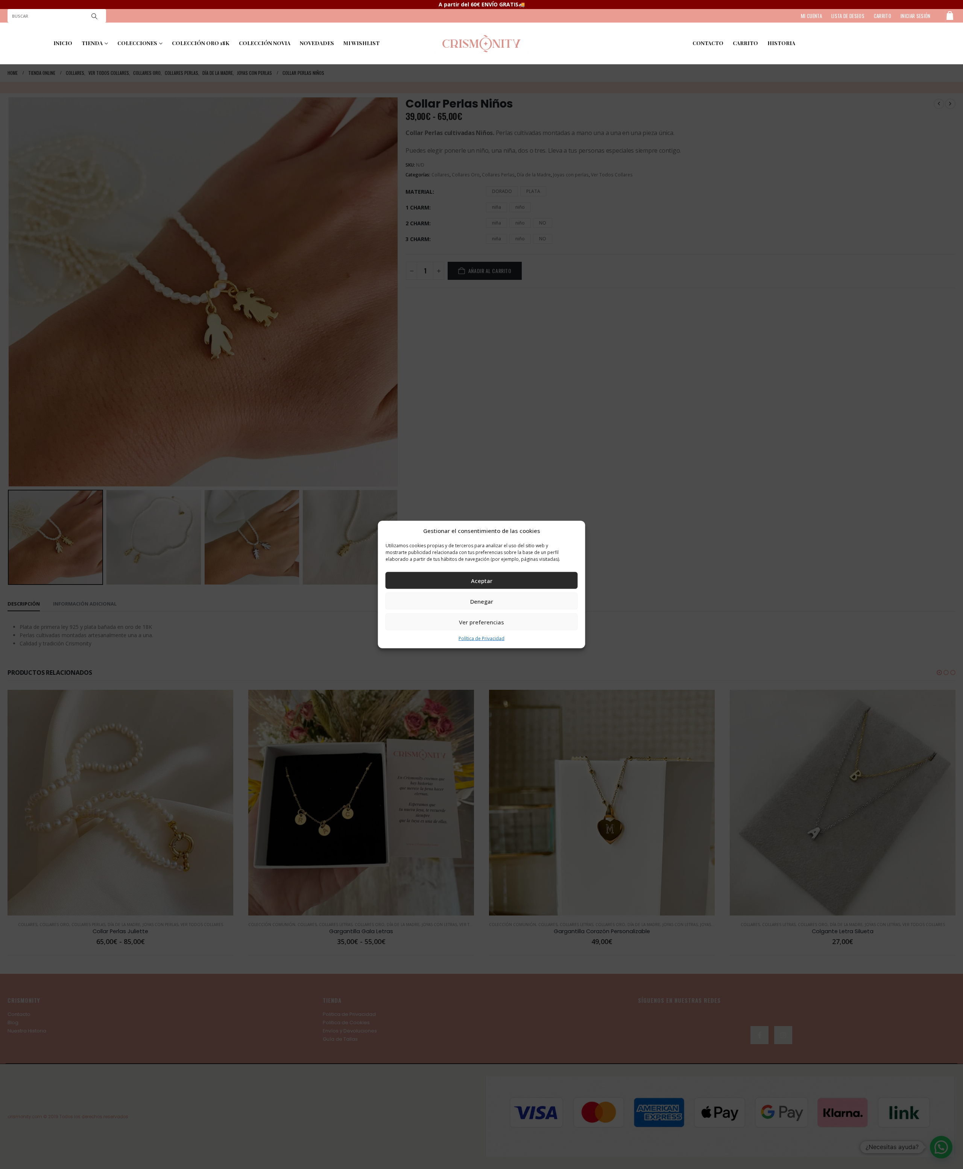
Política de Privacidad (481, 638)
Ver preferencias (481, 621)
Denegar (481, 601)
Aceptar (481, 580)
